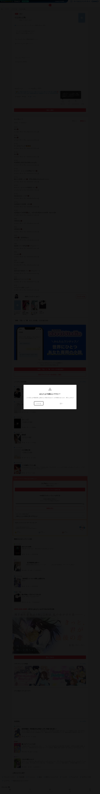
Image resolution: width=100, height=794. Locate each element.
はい (61, 403)
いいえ (38, 403)
